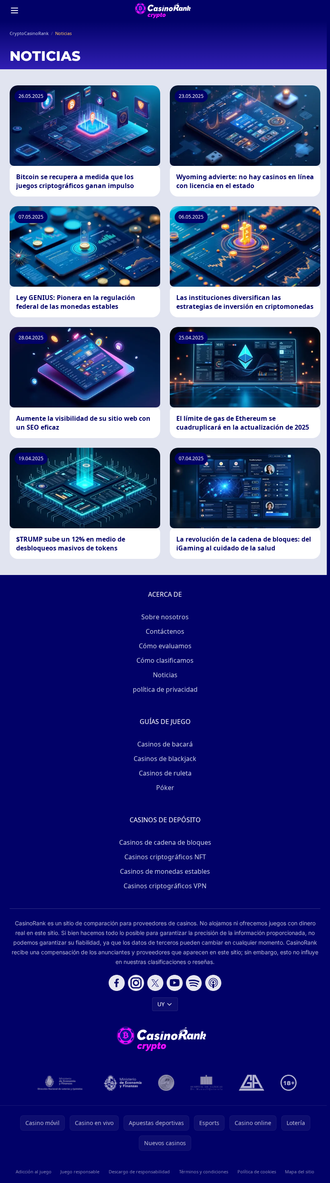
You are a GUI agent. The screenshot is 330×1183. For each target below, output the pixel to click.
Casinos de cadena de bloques (165, 842)
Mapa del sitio (299, 1172)
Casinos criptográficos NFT (165, 856)
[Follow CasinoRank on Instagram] (136, 983)
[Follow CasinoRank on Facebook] (117, 983)
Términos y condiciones (203, 1172)
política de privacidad (165, 689)
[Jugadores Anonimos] (166, 1083)
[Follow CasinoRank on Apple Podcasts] (213, 983)
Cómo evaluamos (165, 645)
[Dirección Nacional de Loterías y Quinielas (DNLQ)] (60, 1083)
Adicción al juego (34, 1172)
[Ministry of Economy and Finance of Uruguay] (122, 1083)
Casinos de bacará (165, 744)
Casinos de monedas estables (165, 871)
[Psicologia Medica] (206, 1083)
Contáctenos (165, 631)
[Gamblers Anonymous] (251, 1083)
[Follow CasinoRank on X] (155, 983)
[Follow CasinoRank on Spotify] (194, 983)
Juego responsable (79, 1172)
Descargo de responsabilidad (139, 1172)
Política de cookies (256, 1172)
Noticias (165, 674)
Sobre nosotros (165, 616)
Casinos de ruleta (165, 773)
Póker (165, 787)
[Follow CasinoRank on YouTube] (175, 983)
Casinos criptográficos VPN (165, 885)
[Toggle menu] (14, 10)
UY (161, 1004)
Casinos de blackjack (165, 758)
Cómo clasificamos (165, 660)
